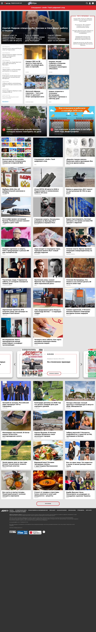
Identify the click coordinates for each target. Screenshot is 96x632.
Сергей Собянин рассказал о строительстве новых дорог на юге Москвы (56, 37)
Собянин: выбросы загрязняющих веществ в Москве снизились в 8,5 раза (12, 85)
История (68, 164)
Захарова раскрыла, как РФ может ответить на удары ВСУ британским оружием (83, 44)
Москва (50, 72)
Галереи (8, 127)
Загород (4, 467)
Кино (35, 285)
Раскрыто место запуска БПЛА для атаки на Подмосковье (12, 49)
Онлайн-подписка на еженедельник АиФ (38, 510)
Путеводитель (80, 510)
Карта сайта (89, 510)
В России (4, 194)
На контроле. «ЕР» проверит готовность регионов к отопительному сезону (83, 26)
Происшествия (37, 194)
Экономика (37, 254)
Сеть (3, 164)
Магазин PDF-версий (62, 510)
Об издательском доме (20, 510)
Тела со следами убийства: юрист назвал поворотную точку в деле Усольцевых (35, 37)
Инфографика (58, 127)
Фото (67, 467)
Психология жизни (6, 285)
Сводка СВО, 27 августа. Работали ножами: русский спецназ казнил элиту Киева (83, 20)
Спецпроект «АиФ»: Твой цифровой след (48, 8)
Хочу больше (48, 503)
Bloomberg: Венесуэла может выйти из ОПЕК (10, 97)
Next (44, 121)
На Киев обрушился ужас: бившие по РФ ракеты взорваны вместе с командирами (82, 32)
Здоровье (68, 285)
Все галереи (10, 134)
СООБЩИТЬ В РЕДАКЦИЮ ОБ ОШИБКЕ (17, 511)
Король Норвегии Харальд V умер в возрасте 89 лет (12, 91)
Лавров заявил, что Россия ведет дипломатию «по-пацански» (11, 70)
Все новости (6, 103)
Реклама (11, 510)
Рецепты (4, 497)
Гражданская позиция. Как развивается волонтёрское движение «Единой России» (83, 38)
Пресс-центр (52, 510)
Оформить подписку (54, 373)
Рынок (3, 254)
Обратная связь (72, 510)
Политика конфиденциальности (15, 527)
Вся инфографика (59, 133)
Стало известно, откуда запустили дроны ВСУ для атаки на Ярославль (11, 63)
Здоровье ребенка (70, 254)
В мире (27, 72)
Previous (4, 121)
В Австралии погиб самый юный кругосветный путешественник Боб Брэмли (11, 77)
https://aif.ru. (11, 525)
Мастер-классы (38, 467)
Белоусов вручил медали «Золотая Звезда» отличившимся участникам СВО (12, 56)
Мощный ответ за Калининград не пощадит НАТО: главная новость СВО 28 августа (12, 37)
